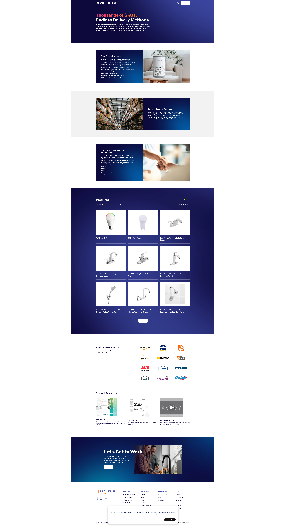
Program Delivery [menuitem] (128, 497)
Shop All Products (185, 199)
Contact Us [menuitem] (179, 508)
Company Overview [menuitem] (181, 494)
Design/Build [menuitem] (126, 503)
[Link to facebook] (97, 498)
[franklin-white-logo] (107, 3)
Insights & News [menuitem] (162, 491)
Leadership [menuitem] (179, 500)
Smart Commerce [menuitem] (146, 505)
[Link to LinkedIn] (101, 498)
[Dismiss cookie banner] (175, 509)
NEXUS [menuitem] (143, 503)
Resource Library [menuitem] (163, 494)
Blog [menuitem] (159, 497)
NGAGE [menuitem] (143, 494)
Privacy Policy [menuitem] (99, 522)
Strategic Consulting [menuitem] (129, 494)
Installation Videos (167, 420)
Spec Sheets (100, 419)
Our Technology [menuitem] (145, 491)
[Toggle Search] (177, 2)
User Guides (132, 420)
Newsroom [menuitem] (161, 500)
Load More (143, 320)
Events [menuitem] (178, 503)
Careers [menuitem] (178, 505)
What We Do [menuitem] (126, 491)
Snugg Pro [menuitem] (144, 497)
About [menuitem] (177, 491)
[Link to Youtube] (105, 498)
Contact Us (185, 3)
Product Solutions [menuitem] (128, 500)
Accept (170, 519)
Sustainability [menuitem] (180, 497)
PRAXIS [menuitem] (143, 500)
